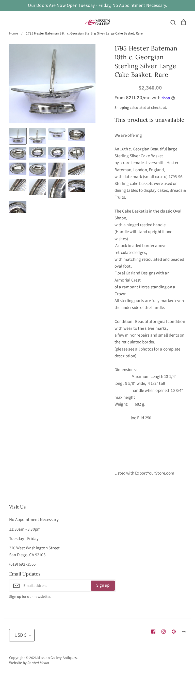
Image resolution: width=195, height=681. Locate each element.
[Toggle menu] (12, 22)
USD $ (20, 635)
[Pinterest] (174, 631)
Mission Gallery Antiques (57, 657)
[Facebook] (153, 631)
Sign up (102, 585)
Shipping (122, 107)
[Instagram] (163, 631)
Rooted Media (38, 663)
